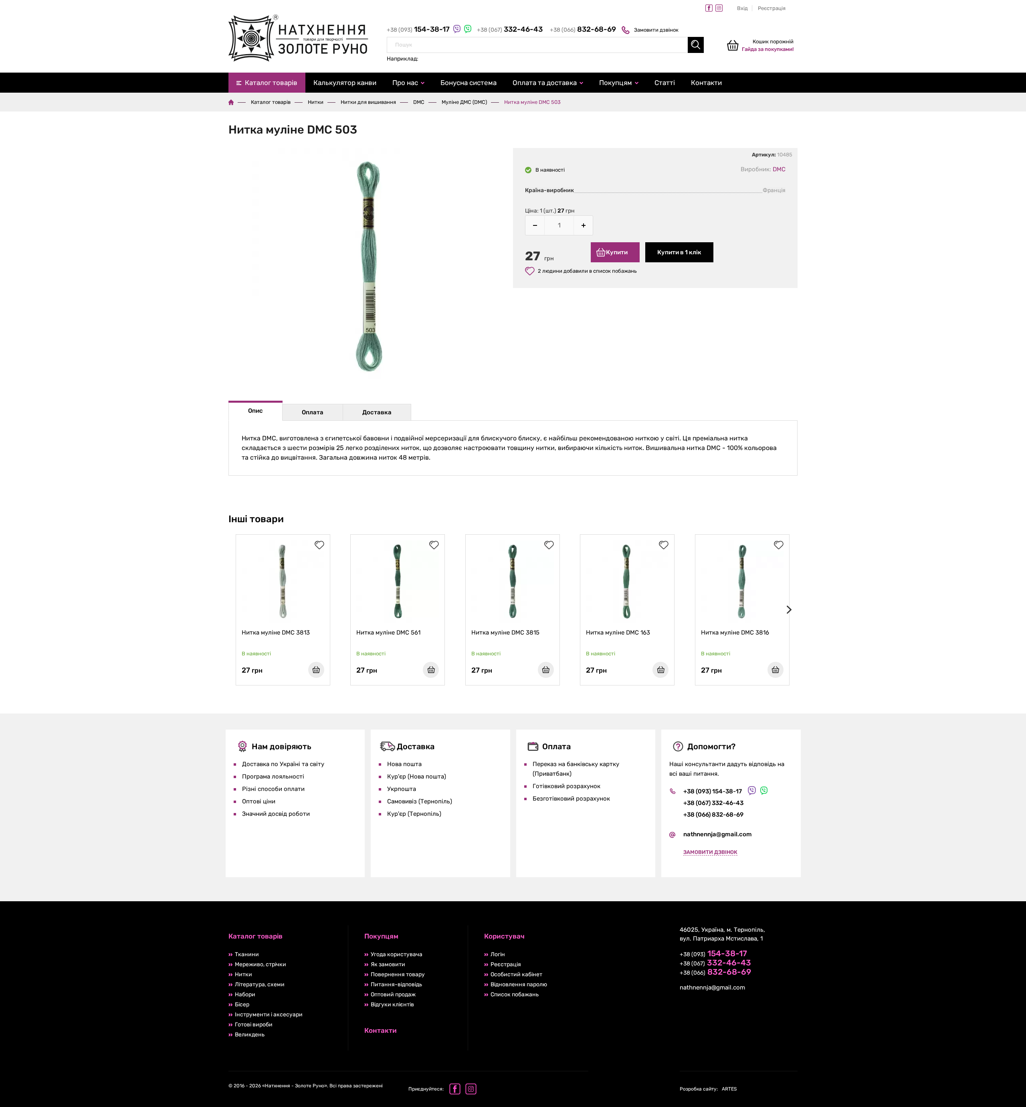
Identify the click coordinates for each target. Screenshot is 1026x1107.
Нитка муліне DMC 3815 (505, 632)
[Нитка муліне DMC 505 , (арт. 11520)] (972, 581)
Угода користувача (396, 954)
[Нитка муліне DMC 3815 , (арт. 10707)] (512, 581)
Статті (664, 83)
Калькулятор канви (344, 83)
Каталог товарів (271, 83)
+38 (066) (583, 29)
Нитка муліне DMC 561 (388, 632)
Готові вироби (254, 1024)
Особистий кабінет (516, 974)
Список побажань (515, 994)
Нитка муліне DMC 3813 (276, 632)
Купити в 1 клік (679, 252)
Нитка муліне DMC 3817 (849, 632)
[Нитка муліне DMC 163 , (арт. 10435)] (627, 581)
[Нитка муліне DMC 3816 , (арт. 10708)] (742, 581)
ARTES (708, 1089)
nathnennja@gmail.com (717, 834)
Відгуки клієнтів (392, 1004)
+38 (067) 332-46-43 (713, 803)
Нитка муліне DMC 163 (618, 632)
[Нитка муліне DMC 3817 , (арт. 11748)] (857, 581)
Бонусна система (468, 83)
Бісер (242, 1004)
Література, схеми (260, 984)
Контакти (706, 83)
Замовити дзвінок (656, 30)
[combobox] (545, 45)
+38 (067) (510, 29)
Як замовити (388, 964)
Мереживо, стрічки (260, 964)
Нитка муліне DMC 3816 (735, 632)
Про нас (405, 83)
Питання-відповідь (396, 984)
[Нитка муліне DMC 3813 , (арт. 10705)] (283, 581)
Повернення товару (398, 974)
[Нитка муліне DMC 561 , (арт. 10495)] (397, 581)
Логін (498, 954)
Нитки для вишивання (368, 102)
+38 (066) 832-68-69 (713, 814)
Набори (245, 994)
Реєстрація (772, 8)
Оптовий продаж (393, 994)
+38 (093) (419, 29)
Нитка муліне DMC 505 (963, 632)
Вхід (742, 8)
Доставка (377, 412)
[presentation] (788, 610)
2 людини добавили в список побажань (587, 271)
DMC (418, 102)
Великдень (250, 1034)
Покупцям (615, 83)
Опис (255, 410)
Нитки (315, 102)
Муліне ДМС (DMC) (464, 102)
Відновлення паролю (519, 984)
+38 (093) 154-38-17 (712, 791)
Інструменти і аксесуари (269, 1014)
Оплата (312, 412)
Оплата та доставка (545, 83)
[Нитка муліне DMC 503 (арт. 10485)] (370, 267)
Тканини (247, 954)
